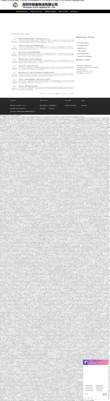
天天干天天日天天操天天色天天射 (21, 165)
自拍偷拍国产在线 (7, 288)
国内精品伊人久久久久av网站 (35, 305)
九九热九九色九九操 (68, 158)
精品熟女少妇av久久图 (42, 153)
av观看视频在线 (67, 200)
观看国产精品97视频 (12, 174)
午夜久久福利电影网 (67, 165)
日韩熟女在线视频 (13, 220)
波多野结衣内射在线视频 (25, 259)
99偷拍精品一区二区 (46, 208)
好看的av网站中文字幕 (90, 146)
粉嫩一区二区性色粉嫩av (36, 254)
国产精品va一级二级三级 (7, 124)
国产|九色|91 (93, 141)
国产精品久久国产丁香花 (68, 185)
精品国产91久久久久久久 (88, 177)
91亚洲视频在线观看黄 (38, 135)
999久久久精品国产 (75, 169)
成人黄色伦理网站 (32, 211)
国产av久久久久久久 (37, 147)
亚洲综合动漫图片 (96, 236)
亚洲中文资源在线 (18, 330)
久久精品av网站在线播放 (86, 200)
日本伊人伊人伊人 (100, 143)
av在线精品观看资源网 (81, 146)
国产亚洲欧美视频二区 (71, 220)
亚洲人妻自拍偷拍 (46, 265)
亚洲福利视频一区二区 (36, 186)
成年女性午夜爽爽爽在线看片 (101, 326)
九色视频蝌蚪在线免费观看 (46, 301)
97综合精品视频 (43, 158)
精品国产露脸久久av (38, 204)
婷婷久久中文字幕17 (83, 153)
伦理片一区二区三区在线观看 (93, 191)
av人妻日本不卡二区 (54, 316)
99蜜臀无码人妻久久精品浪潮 (16, 162)
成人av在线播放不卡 (53, 276)
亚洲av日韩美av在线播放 (103, 153)
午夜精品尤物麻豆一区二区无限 (41, 193)
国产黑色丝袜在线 (52, 227)
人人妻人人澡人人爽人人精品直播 (59, 288)
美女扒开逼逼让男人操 (42, 134)
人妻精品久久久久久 (101, 218)
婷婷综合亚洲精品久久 (68, 261)
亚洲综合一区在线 (14, 119)
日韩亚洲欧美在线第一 (71, 250)
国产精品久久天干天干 (75, 269)
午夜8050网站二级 (35, 332)
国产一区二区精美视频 (68, 147)
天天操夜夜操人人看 (5, 299)
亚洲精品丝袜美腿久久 (46, 224)
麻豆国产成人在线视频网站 (20, 149)
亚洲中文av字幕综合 (54, 238)
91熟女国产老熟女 (66, 273)
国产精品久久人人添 (92, 143)
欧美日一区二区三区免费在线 (39, 216)
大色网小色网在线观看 (84, 137)
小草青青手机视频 (77, 235)
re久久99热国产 (4, 326)
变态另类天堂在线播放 (23, 151)
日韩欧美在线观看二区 (19, 234)
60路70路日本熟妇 (64, 149)
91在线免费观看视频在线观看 (79, 196)
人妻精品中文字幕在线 (24, 192)
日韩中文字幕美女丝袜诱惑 (91, 315)
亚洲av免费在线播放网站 (46, 305)
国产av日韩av (47, 138)
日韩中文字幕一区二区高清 (74, 241)
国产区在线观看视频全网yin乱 (54, 315)
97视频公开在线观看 (23, 168)
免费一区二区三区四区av (19, 339)
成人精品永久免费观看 (25, 118)
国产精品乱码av (57, 236)
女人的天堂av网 (16, 228)
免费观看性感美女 (52, 145)
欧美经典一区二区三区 (41, 143)
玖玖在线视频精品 (62, 316)
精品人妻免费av (61, 276)
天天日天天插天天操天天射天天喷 (67, 257)
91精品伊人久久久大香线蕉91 (7, 320)
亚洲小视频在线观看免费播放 (59, 162)
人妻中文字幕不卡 (34, 134)
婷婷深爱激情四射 (63, 338)
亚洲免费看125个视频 (46, 293)
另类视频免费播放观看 (95, 189)
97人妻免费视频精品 (23, 258)
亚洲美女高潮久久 (39, 119)
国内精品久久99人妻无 (45, 243)
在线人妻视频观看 (104, 293)
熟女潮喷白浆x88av (48, 185)
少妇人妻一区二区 (81, 286)
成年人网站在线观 (100, 222)
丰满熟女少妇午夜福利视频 (56, 259)
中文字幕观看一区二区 (33, 155)
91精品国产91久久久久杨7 (35, 250)
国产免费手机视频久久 (100, 322)
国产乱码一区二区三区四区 (18, 188)
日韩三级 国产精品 (26, 219)
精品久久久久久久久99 (91, 261)
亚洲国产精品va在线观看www (67, 249)
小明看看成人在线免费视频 (63, 138)
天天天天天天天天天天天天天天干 (92, 196)
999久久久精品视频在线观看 (72, 132)
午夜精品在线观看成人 (30, 119)
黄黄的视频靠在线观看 (48, 226)
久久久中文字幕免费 (62, 168)
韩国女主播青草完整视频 (53, 250)
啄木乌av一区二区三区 (80, 303)
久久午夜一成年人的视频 (36, 188)
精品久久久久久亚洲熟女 (22, 269)
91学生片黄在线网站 (70, 166)
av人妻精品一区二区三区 (26, 158)
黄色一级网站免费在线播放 (83, 247)
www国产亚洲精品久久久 (59, 200)
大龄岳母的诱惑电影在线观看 (33, 227)
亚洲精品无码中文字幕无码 (17, 312)
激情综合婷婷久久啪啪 (84, 165)
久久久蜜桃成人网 (100, 158)
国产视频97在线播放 (64, 186)
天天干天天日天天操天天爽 (17, 146)
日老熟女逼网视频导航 (58, 150)
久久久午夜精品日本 (65, 215)
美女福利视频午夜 (37, 166)
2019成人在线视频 (61, 122)
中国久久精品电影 (79, 170)
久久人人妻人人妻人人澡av (42, 290)
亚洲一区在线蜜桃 (10, 339)
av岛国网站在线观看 (51, 158)
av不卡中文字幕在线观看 (39, 164)
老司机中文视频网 (93, 122)
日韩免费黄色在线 (54, 138)
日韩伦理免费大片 (85, 139)
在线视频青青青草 (58, 254)
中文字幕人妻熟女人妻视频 (28, 176)
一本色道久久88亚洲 (49, 170)
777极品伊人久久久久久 (90, 270)
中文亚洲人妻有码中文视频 (85, 216)
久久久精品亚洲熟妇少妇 (9, 147)
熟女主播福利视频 (75, 130)
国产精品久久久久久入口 (45, 192)
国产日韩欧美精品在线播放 (61, 230)
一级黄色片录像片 (44, 311)
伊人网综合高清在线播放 (8, 335)
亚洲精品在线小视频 (105, 200)
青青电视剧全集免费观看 (36, 219)
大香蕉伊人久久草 (34, 289)
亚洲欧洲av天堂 (35, 124)
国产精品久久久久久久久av (25, 238)
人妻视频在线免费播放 (90, 286)
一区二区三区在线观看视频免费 (27, 135)
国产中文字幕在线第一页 (6, 176)
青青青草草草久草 (102, 290)
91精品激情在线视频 (11, 300)
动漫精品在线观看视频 (26, 332)
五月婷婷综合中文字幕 (50, 128)
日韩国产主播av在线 (50, 120)
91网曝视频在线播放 (93, 199)
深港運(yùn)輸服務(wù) (82, 50)
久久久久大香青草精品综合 (5, 211)
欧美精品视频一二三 (47, 204)
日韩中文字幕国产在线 (74, 199)
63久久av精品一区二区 (87, 281)
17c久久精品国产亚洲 (45, 186)
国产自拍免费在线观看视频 (48, 150)
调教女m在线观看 (23, 323)
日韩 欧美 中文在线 (32, 161)
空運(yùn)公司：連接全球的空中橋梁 (28, 65)
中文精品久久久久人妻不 (20, 224)
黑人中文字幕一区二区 (33, 241)
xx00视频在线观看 (66, 141)
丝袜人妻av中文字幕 (102, 223)
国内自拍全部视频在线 (69, 276)
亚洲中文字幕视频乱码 (23, 205)
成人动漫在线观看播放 (59, 322)
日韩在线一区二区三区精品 (85, 189)
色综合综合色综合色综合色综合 (27, 311)
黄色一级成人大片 (61, 143)
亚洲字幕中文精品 (40, 149)
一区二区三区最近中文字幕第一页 (53, 222)
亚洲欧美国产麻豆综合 (60, 311)
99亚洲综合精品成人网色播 (52, 282)
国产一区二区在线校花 (77, 272)
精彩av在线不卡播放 (14, 251)
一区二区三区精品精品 (17, 324)
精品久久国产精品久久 (10, 239)
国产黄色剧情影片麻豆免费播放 (6, 290)
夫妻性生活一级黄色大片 (84, 223)
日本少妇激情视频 (72, 146)
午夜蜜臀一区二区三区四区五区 (96, 139)
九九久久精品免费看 (63, 243)
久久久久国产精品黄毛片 (29, 120)
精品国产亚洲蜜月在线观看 (97, 157)
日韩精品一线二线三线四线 (95, 207)
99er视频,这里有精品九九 (83, 262)
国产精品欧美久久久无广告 (31, 123)
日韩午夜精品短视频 (53, 127)
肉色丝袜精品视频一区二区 (71, 299)
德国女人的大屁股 (10, 165)
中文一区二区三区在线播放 (79, 239)
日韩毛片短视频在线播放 (32, 178)
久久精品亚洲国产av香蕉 (73, 320)
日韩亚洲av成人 (25, 211)
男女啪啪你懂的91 (76, 118)
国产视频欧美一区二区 (85, 118)
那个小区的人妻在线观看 (13, 280)
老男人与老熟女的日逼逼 (65, 218)
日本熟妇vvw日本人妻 (5, 131)
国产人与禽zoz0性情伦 (65, 315)
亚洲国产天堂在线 (41, 128)
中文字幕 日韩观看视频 (10, 164)
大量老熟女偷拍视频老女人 (73, 137)
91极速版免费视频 (92, 203)
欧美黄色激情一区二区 (53, 303)
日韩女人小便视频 (24, 143)
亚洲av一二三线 (9, 170)
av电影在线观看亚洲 (76, 181)
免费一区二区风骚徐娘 (82, 159)
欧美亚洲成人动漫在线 (17, 185)
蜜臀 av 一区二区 (22, 255)
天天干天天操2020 (62, 253)
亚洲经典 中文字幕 (16, 259)
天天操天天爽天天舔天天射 (40, 173)
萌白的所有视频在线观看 (97, 301)
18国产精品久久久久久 (26, 324)
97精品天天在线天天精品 (94, 192)
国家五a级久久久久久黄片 (71, 245)
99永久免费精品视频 (75, 135)
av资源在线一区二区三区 (43, 126)
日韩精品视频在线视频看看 (15, 118)
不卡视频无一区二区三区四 (25, 157)
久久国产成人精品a (77, 147)
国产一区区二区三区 (12, 120)
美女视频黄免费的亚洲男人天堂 (24, 126)
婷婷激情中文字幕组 (61, 313)
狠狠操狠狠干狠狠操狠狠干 (10, 195)
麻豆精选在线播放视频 (42, 232)
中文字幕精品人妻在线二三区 (103, 258)
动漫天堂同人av (33, 277)
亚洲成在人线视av (71, 230)
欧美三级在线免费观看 (25, 215)
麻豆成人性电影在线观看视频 (98, 147)
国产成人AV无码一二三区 (30, 195)
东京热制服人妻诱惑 (19, 281)
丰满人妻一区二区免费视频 (98, 127)
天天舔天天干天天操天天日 (50, 205)
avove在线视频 (79, 177)
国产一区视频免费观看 (22, 173)
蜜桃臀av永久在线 (98, 138)
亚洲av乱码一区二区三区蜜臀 (10, 261)
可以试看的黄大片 (16, 303)
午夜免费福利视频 (50, 272)
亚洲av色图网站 (100, 169)
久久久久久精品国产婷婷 (13, 168)
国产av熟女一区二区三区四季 (10, 334)
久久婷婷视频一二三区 (35, 169)
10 (51, 93)
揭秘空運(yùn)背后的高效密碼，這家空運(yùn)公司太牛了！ (34, 38)
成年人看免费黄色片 (61, 118)
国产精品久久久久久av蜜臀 (85, 172)
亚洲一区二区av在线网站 (23, 278)
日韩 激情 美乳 (68, 131)
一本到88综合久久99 (73, 242)
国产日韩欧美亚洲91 (91, 135)
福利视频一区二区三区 (7, 305)
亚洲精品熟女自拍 (48, 130)
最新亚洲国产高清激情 (20, 209)
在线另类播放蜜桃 (14, 246)
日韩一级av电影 (105, 335)
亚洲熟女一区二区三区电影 (5, 200)
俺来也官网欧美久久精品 (92, 336)
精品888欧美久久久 (53, 132)
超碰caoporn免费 (49, 154)
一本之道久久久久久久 (11, 153)
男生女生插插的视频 (72, 157)
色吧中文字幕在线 (64, 184)
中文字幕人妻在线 (53, 228)
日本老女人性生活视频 (102, 159)
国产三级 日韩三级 (106, 155)
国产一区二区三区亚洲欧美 (39, 170)
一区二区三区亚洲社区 (56, 215)
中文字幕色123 (34, 126)
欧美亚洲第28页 (42, 324)
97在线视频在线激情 (4, 157)
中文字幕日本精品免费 (63, 193)
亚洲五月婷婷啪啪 (73, 284)
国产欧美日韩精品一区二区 (8, 122)
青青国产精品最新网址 (30, 127)
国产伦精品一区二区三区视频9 (71, 292)
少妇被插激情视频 (92, 158)
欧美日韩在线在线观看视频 (75, 259)
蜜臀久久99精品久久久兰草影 (74, 193)
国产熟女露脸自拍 (9, 257)
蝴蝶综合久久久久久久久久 (29, 261)
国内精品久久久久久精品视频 (78, 322)
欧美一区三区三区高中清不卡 (94, 132)
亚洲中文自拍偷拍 (96, 119)
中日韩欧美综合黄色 (15, 277)
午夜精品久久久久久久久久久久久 (65, 312)
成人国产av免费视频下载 (62, 145)
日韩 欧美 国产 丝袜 (19, 145)
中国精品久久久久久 (98, 304)
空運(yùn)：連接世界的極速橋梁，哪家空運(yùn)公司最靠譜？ (34, 79)
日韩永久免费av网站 (79, 255)
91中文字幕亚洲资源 (79, 151)
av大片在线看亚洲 (57, 242)
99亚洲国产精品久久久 (99, 166)
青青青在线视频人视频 (84, 241)
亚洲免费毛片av (102, 308)
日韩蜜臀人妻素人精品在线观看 (58, 246)
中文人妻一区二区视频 (17, 319)
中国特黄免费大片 (50, 176)
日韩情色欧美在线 (59, 173)
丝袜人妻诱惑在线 (95, 205)
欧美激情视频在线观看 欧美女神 (28, 181)
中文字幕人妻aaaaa (39, 212)
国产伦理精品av (13, 232)
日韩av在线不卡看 (57, 176)
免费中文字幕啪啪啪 (25, 250)
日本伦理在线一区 (99, 270)
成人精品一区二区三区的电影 (61, 128)
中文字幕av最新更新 (77, 122)
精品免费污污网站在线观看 (31, 220)
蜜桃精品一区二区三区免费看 (12, 292)
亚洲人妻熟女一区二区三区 (28, 185)
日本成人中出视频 (47, 266)
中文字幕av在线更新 (47, 249)
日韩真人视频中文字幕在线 (99, 305)
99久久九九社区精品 (44, 196)
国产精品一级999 (76, 192)
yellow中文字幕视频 (67, 216)
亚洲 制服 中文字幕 (45, 285)
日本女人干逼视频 (104, 181)
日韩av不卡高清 (30, 328)
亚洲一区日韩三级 (34, 128)
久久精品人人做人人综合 (76, 273)
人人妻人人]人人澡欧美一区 (78, 168)
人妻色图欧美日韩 (6, 199)
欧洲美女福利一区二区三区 (14, 245)
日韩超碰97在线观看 (41, 207)
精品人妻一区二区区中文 (13, 273)
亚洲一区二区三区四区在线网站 (24, 200)
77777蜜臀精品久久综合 (100, 182)
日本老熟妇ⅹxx (44, 142)
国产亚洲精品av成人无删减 (11, 304)
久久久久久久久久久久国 (45, 197)
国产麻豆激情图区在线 (52, 330)
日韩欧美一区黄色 (45, 127)
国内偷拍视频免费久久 (104, 224)
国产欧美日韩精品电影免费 (26, 142)
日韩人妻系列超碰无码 (44, 251)
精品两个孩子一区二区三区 (17, 137)
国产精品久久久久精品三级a (76, 319)
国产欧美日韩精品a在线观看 (92, 332)
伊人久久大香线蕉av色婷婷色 (7, 223)
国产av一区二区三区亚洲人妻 (21, 231)
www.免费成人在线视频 (66, 130)
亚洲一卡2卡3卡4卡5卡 (86, 232)
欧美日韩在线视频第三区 (34, 139)
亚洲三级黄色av (55, 188)
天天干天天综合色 (68, 322)
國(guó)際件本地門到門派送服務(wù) (84, 56)
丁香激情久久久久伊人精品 (13, 123)
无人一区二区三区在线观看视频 (15, 177)
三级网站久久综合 (30, 174)
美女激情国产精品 (10, 249)
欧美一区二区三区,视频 (37, 239)
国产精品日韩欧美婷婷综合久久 (56, 192)
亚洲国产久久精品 (28, 299)
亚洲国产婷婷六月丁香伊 (8, 185)
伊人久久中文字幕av (101, 262)
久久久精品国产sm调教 (87, 154)
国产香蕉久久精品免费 (30, 226)
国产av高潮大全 (31, 168)
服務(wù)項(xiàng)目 (36, 11)
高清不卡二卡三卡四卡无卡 (85, 204)
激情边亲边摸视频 (72, 161)
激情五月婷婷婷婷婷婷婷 (38, 177)
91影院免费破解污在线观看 (101, 141)
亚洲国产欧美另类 (87, 255)
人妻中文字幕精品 (18, 128)
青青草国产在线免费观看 (52, 232)
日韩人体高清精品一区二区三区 (21, 193)
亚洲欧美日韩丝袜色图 (13, 278)
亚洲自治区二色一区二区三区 (72, 119)
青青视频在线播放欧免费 (18, 262)
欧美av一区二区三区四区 (90, 245)
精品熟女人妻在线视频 (21, 266)
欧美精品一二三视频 (81, 245)
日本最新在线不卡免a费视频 (89, 330)
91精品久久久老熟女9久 (48, 281)
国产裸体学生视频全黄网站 (58, 261)
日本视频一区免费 (64, 224)
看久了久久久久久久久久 (83, 219)
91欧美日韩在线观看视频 (50, 195)
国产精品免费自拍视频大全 (92, 290)
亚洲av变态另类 (99, 120)
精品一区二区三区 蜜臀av (7, 158)
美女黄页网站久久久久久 (18, 218)
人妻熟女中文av (46, 145)
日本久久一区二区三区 (90, 299)
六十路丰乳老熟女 (105, 128)
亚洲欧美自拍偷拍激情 (66, 176)
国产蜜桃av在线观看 (96, 285)
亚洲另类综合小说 (10, 236)
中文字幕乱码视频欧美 (42, 282)
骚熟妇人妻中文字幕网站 (82, 191)
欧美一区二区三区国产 (12, 226)
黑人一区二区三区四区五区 (80, 127)
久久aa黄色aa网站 (82, 332)
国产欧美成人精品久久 (12, 326)
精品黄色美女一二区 (60, 207)
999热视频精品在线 (49, 323)
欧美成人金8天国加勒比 (70, 255)
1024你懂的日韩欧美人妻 (21, 328)
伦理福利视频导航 (23, 303)
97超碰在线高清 (39, 297)
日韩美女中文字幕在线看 (73, 174)
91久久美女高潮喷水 (63, 250)
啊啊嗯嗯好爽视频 (3, 130)
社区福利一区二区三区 (31, 213)
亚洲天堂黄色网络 (95, 172)
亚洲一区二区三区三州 (44, 169)
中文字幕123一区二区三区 (21, 130)
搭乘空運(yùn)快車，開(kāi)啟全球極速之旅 (29, 59)
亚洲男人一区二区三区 (95, 181)
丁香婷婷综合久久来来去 (85, 224)
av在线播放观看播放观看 (77, 139)
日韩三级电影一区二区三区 (97, 265)
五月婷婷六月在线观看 (78, 254)
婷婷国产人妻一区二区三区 (84, 126)
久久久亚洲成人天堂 (12, 130)
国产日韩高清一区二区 (23, 138)
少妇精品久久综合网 (35, 246)
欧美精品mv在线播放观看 (104, 250)
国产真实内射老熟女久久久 (61, 182)
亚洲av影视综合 (27, 134)
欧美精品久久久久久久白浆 (32, 295)
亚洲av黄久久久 (103, 126)
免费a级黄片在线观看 (26, 319)
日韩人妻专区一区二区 (96, 149)
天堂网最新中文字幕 (38, 146)
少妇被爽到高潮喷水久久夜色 (19, 335)
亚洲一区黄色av (65, 178)
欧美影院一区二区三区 (18, 223)
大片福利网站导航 (52, 342)
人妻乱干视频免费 (89, 242)
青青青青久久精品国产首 (69, 207)
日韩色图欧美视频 (99, 245)
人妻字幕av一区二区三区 (34, 192)
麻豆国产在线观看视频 (19, 186)
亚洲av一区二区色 (38, 150)
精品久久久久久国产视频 (47, 188)
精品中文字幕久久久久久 (92, 339)
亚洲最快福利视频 (31, 165)
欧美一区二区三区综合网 (91, 258)
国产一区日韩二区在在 (78, 301)
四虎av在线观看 (44, 322)
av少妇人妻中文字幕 (96, 342)
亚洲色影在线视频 (92, 295)
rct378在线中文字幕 (85, 273)
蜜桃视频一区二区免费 (35, 118)
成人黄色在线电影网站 (79, 304)
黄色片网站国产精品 (14, 172)
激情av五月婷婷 (23, 288)
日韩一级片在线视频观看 (83, 184)
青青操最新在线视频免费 (19, 216)
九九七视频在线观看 (24, 131)
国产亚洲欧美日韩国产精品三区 (94, 243)
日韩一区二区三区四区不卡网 (72, 262)
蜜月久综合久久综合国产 (61, 299)
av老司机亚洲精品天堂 (47, 338)
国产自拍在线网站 (75, 268)
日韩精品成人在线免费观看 (70, 246)
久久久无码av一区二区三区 (99, 215)
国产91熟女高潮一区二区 (89, 305)
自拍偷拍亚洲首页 (78, 281)
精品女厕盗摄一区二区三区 (88, 263)
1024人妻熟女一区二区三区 (27, 285)
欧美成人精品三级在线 (82, 320)
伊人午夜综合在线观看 (40, 131)
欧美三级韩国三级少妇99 (41, 161)
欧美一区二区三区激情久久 (39, 270)
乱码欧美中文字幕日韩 (93, 165)
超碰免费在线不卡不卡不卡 (45, 139)
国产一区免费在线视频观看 (26, 315)
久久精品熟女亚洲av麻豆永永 (39, 137)
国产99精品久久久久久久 (35, 141)
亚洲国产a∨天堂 (80, 250)
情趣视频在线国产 (73, 335)
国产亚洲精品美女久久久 (74, 204)
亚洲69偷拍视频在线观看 (92, 222)
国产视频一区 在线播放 (33, 205)
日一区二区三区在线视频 (92, 159)
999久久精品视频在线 (84, 193)
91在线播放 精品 (77, 207)
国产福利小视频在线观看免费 (77, 176)
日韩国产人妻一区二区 (92, 212)
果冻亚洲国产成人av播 (40, 201)
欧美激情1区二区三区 (94, 193)
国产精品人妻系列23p (78, 123)
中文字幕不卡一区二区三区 (23, 292)
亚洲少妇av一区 (10, 315)
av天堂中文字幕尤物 (79, 285)
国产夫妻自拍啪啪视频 (89, 168)
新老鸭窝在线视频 (32, 131)
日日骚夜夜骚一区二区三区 (14, 276)
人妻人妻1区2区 (89, 127)
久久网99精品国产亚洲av (14, 207)
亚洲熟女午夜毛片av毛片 (64, 265)
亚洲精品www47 (57, 142)
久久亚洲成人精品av (25, 141)
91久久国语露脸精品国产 (73, 219)
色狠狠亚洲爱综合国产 (50, 131)
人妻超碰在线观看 (67, 173)
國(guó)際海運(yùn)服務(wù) (83, 45)
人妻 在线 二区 (92, 273)
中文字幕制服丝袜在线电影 (94, 137)
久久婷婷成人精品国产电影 (80, 328)
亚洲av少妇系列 (57, 323)
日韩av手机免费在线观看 (97, 155)
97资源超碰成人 (43, 199)
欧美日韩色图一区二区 (29, 204)
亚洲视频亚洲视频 (78, 296)
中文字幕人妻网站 (58, 195)
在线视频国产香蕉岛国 (21, 212)
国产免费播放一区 (61, 166)
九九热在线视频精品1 (7, 323)
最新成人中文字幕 (84, 226)
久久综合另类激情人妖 (87, 170)
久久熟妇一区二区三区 (94, 162)
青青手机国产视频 (74, 150)
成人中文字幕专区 (80, 292)
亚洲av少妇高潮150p (4, 243)
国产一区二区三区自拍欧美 (21, 213)
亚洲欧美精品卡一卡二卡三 (75, 141)
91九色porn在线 (11, 186)
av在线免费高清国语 (70, 134)
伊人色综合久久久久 (101, 122)
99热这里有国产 (85, 272)
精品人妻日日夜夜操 (15, 258)
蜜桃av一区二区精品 (15, 199)
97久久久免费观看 (19, 164)
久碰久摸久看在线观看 (37, 234)
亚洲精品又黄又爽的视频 (82, 308)
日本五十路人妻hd (16, 158)
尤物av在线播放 (44, 253)
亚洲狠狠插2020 (3, 153)
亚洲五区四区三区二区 (95, 201)
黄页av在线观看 (88, 128)
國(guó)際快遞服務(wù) (82, 48)
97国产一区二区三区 (79, 134)
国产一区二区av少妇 (81, 182)
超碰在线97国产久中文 (78, 197)
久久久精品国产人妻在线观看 (82, 143)
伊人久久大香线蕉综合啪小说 (46, 292)
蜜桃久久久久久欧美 (71, 285)
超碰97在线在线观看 (46, 218)
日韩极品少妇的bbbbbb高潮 (48, 146)
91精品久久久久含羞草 (32, 278)
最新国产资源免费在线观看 (36, 274)
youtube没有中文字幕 (30, 189)
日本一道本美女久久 (18, 122)
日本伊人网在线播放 (28, 180)
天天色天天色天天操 (93, 184)
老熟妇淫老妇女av (39, 266)
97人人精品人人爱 (26, 169)
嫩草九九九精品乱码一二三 (54, 157)
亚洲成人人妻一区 (96, 173)
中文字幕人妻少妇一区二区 (103, 213)
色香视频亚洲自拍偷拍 (85, 235)
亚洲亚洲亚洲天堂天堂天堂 (19, 147)
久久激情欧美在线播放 (16, 191)
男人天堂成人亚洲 (82, 331)
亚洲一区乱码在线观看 (69, 197)
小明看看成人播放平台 (45, 238)
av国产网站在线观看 (24, 161)
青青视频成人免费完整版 (71, 143)
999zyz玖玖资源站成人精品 (50, 223)
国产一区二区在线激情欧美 (47, 308)
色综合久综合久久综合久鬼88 (74, 172)
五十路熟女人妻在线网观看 (71, 316)
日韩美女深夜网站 (26, 128)
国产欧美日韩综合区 (97, 177)
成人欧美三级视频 (27, 254)
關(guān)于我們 (63, 11)
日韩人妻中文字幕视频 (40, 154)
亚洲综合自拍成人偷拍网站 (72, 247)
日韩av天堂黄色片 (73, 270)
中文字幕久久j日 (84, 161)
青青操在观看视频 (83, 135)
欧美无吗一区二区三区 (51, 161)
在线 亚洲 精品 (10, 263)
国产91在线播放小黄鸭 (82, 138)
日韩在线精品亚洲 (54, 166)
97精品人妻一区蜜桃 (98, 254)
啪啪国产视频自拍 (63, 266)
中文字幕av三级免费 (49, 164)
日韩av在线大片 (105, 138)
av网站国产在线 (79, 186)
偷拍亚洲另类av (20, 304)
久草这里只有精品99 (95, 230)
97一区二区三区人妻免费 (57, 297)
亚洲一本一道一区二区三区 (24, 199)
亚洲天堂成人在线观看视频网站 (27, 336)
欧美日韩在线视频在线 (67, 208)
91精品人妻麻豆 (39, 340)
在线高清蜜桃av (7, 230)
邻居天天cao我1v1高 (63, 300)
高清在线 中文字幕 (71, 328)
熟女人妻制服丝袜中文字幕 (18, 134)
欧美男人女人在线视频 (81, 222)
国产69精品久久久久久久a (21, 174)
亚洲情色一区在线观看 (13, 150)
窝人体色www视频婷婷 (96, 334)
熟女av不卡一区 (47, 168)
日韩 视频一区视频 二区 (59, 131)
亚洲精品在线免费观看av (52, 199)
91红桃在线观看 (104, 255)
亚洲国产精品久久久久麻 (5, 205)
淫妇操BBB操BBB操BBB (13, 138)
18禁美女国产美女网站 (67, 205)
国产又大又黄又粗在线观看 (83, 288)
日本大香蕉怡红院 (58, 235)
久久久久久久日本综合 (97, 239)
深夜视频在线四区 (40, 138)
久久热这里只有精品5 (92, 218)
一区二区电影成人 (49, 277)
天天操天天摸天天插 (75, 331)
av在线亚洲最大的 (61, 330)
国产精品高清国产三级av (47, 247)
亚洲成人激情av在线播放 (62, 295)
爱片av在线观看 (38, 313)
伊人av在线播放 (102, 192)
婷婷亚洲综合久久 (62, 126)
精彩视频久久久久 (71, 145)
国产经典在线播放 (95, 231)
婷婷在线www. (46, 284)
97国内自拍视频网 (24, 276)
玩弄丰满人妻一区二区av (12, 266)
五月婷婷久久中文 (22, 270)
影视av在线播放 (57, 172)
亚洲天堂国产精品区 (36, 142)
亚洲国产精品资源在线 (28, 281)
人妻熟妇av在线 (41, 205)
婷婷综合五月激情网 (14, 178)
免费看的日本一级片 (94, 118)
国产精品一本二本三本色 (61, 151)
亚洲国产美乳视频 (56, 338)
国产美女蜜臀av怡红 (33, 143)
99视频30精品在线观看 (96, 216)
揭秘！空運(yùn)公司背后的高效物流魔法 (29, 52)
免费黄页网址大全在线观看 (12, 313)
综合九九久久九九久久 (98, 186)
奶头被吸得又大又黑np (54, 317)
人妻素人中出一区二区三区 (36, 208)
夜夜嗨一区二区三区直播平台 (89, 134)
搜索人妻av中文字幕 (14, 205)
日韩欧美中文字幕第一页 (51, 230)
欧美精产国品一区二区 (61, 228)
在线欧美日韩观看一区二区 (7, 250)
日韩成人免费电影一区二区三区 (55, 196)
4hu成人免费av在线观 (84, 211)
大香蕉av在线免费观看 (73, 274)
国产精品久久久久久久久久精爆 (45, 246)
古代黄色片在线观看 (74, 286)
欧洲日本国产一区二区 (66, 201)
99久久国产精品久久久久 (31, 297)
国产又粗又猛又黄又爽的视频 (14, 208)
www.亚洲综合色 (64, 172)
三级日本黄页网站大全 (40, 165)
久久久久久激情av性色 (82, 124)
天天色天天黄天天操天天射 (72, 253)
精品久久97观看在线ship (54, 159)
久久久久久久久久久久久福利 (37, 162)
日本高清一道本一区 (22, 226)
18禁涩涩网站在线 (76, 208)
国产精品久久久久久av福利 (52, 124)
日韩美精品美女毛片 (69, 123)
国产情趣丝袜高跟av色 (97, 282)
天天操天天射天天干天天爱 (83, 174)
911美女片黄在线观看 (48, 261)
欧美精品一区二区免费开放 (8, 219)
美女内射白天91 (37, 311)
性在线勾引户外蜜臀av (55, 257)
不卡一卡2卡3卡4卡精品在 (97, 151)
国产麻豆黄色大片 (19, 309)
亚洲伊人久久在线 (61, 124)
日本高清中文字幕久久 (104, 196)
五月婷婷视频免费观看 (10, 231)
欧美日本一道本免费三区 (87, 131)
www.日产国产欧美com (14, 139)
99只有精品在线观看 (40, 231)
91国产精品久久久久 (32, 159)
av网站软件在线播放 (39, 262)
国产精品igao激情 (73, 326)
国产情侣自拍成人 (68, 162)
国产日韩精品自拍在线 (52, 118)
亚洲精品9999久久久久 (24, 277)
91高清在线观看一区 (46, 257)
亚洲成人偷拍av (82, 315)
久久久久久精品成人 (68, 154)
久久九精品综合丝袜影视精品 (43, 220)
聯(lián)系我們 (20, 15)
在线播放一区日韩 (52, 311)
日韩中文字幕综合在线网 (103, 269)
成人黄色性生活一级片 (69, 330)
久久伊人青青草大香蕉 (49, 201)
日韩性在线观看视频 (32, 138)
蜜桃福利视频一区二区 (21, 220)
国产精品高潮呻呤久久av (64, 212)
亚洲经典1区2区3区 (73, 203)
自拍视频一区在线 (67, 181)
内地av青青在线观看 (55, 258)
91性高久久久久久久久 (75, 164)
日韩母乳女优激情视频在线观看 (97, 164)
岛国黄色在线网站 (64, 137)
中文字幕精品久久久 (7, 241)
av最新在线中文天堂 (70, 227)
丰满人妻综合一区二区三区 (86, 147)
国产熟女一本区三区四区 (64, 284)
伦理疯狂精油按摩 (82, 215)
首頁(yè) (22, 34)
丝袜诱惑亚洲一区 (104, 342)
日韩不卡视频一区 (79, 231)
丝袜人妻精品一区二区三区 (14, 184)
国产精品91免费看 (69, 122)
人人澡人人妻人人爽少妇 (67, 213)
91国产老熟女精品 (42, 230)
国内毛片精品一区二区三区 (43, 123)
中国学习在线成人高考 (41, 277)
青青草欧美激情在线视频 (39, 185)
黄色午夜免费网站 (99, 146)
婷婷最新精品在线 (17, 142)
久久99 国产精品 (84, 313)
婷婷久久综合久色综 (76, 216)
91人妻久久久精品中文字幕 (6, 141)
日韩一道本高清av (20, 203)
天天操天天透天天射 (30, 170)
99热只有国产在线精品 (86, 201)
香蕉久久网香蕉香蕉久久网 (42, 280)
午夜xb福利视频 (89, 145)
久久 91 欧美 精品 (23, 301)
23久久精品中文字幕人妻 (53, 245)
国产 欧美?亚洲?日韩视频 (67, 196)
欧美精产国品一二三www (80, 145)
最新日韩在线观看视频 (4, 220)
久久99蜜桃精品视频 (41, 323)
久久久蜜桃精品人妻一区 (5, 192)
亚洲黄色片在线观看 (4, 245)
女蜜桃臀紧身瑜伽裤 (86, 185)
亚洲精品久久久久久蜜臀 (29, 145)
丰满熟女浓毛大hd (95, 154)
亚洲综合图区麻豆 (65, 146)
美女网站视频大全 (74, 155)
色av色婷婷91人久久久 (82, 253)
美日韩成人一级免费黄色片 (76, 131)
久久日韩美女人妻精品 (10, 166)
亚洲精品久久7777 (45, 219)
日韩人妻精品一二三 (44, 182)
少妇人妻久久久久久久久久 (89, 228)
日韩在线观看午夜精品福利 (36, 236)
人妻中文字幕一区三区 (40, 288)
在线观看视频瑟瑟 (20, 120)
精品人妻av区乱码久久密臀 (97, 145)
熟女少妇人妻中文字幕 (35, 200)
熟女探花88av (59, 178)
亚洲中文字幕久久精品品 (7, 188)
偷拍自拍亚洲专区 (81, 128)
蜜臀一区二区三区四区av (7, 134)
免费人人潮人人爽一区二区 (73, 295)
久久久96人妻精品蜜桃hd (85, 164)
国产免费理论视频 (99, 135)
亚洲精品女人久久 (89, 246)
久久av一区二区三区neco (84, 268)
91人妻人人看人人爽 (67, 153)
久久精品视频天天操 (53, 123)
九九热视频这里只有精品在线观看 (26, 132)
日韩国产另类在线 (63, 220)
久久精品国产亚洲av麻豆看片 (47, 268)
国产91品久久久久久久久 (44, 276)
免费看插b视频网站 (58, 269)
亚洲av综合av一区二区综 (102, 241)
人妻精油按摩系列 (67, 342)
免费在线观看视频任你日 (46, 215)
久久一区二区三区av (105, 189)
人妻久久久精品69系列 (92, 153)
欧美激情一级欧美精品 (12, 203)
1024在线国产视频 (61, 134)
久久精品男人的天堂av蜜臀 (101, 299)
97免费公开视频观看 (64, 159)
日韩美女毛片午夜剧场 (56, 184)
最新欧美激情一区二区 (51, 178)
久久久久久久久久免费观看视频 (83, 234)
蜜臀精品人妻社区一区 (103, 232)
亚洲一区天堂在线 (52, 251)
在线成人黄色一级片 (82, 299)
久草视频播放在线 (14, 343)
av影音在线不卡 (38, 127)
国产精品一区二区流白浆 (54, 241)
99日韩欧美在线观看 (14, 132)
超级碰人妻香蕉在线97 (27, 253)
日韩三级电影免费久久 (42, 330)
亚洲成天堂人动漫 (16, 155)
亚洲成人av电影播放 (103, 193)
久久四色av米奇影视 (18, 181)
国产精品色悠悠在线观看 (32, 232)
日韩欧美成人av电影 (6, 119)
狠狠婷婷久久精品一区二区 (46, 184)
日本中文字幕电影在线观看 (31, 209)
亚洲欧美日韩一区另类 (97, 195)
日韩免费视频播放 (51, 182)
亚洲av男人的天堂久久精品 (96, 142)
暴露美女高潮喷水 (89, 195)
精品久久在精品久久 (103, 172)
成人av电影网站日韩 (27, 257)
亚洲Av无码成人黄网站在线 (93, 161)
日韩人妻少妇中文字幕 (27, 312)
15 (65, 93)
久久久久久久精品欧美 (85, 141)
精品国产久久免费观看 (35, 199)
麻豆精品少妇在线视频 (79, 309)
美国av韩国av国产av (11, 338)
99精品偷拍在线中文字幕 (84, 130)
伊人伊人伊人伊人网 (74, 138)
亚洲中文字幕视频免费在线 (25, 274)
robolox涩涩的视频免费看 (44, 316)
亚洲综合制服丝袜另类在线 (102, 234)
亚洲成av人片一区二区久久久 (44, 278)
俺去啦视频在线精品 (52, 153)
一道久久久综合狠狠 (31, 269)
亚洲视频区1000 (4, 120)
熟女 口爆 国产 (33, 207)
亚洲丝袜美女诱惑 (28, 196)
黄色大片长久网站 (27, 236)
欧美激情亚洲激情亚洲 (61, 227)
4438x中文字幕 (62, 282)
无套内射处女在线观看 (6, 301)
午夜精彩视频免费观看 (49, 216)
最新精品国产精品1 (27, 331)
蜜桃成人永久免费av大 (64, 209)
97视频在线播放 (101, 259)
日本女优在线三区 (55, 293)
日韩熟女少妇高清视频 (56, 130)
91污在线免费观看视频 (78, 276)
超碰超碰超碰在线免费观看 (40, 189)
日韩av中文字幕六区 (7, 137)
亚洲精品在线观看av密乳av (67, 235)
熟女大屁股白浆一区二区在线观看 (50, 122)
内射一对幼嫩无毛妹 (47, 297)
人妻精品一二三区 (65, 242)
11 (54, 93)
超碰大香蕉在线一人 (19, 300)
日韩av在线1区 (47, 149)
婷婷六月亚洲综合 (87, 142)
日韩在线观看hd (36, 197)
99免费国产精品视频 (45, 317)
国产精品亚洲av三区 (77, 185)
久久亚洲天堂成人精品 (17, 257)
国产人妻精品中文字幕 (84, 158)
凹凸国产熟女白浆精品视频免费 (14, 135)
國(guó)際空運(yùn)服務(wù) (83, 42)
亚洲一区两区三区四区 (27, 286)
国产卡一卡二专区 (83, 180)
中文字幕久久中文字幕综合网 (29, 122)
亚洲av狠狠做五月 (21, 189)
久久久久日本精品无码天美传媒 (85, 155)
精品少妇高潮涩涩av (57, 319)
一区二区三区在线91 (83, 169)
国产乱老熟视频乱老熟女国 (103, 219)
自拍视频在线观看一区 (88, 309)
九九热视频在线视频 (34, 273)
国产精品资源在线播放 (38, 168)
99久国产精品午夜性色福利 (95, 197)
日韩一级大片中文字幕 (83, 209)
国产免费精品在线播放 (44, 227)
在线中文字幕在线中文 (83, 132)
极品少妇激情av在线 (18, 219)
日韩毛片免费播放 (19, 166)
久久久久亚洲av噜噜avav (54, 285)
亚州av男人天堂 (19, 253)
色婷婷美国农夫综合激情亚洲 (57, 331)
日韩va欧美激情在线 (24, 155)
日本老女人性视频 (62, 119)
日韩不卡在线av (14, 200)
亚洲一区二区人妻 (67, 150)
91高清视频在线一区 (100, 292)
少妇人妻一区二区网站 (11, 209)
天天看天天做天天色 (40, 226)
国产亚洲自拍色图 (96, 317)
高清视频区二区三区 (93, 223)
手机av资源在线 (77, 226)
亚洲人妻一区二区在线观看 (83, 338)
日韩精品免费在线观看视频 (24, 230)
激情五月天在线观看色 (52, 295)
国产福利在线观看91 (32, 231)
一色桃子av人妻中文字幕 (57, 305)
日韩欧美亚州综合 (100, 261)
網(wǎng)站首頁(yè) (22, 11)
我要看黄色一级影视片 (54, 186)
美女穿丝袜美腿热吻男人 (34, 182)
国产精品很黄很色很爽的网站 (40, 176)
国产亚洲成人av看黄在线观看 (35, 334)
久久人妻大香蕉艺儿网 (101, 212)
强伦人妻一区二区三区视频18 (12, 189)
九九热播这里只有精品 (39, 195)
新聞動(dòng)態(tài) (50, 11)
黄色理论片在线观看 (36, 191)
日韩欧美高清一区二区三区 (13, 182)
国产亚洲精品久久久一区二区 (83, 266)
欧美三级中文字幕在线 (52, 290)
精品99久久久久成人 (30, 212)
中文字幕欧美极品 (9, 322)
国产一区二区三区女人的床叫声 (61, 120)
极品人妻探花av (4, 208)
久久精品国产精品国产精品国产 (61, 231)
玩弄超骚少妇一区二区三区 (24, 207)
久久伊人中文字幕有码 (51, 191)
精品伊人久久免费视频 (94, 126)
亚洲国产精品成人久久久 (50, 207)
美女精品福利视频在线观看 (70, 290)
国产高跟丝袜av (10, 181)
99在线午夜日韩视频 (17, 141)
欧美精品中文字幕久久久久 (65, 339)
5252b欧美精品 (84, 208)
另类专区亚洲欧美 (48, 320)
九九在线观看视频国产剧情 (17, 317)
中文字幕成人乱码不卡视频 (66, 236)
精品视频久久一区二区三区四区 (72, 126)
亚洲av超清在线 (38, 174)
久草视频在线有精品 (38, 145)
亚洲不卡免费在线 (44, 250)
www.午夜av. (2, 269)
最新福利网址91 (81, 119)
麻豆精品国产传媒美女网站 (56, 139)
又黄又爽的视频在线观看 (79, 120)
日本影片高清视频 (47, 135)
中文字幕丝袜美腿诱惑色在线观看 (51, 270)
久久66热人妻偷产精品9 (28, 309)
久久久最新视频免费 (88, 236)
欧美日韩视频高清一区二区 (72, 288)
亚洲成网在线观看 (104, 137)
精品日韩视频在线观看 (62, 132)
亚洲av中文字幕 (31, 193)
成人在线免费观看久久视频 (14, 336)
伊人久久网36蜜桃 (80, 157)
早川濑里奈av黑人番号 (62, 328)
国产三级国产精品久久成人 (54, 219)
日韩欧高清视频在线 (99, 134)
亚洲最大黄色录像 (15, 241)
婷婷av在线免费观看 (22, 313)
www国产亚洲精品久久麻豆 (30, 203)
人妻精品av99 (70, 120)
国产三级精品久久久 (57, 343)
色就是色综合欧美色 (59, 158)
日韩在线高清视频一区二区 (12, 126)
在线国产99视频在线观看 (72, 128)
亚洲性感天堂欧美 (46, 119)
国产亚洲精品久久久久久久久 (62, 161)
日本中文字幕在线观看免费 (30, 280)
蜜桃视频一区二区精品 (16, 159)
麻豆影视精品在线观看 (104, 191)
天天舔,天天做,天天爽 (19, 236)
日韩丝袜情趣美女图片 (100, 220)
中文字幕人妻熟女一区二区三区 (6, 218)
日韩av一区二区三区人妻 (6, 146)
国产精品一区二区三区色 (92, 124)
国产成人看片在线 (53, 169)
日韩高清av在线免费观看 (105, 209)
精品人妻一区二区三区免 (53, 126)
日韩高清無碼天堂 (61, 245)
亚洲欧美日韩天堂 (37, 309)
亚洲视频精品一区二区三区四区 (69, 234)
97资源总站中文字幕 (13, 154)
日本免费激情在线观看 (58, 164)
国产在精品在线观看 (36, 322)
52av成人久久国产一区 (4, 178)
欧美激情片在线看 (55, 180)
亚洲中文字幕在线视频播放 (96, 300)
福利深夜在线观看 (71, 186)
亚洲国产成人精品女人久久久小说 (29, 235)
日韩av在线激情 (8, 159)
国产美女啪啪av (63, 226)
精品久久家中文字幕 (20, 195)
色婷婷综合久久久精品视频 (30, 339)
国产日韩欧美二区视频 (55, 149)
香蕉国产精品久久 (12, 309)
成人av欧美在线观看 (42, 178)
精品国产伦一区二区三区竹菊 (65, 155)
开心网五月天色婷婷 (33, 272)
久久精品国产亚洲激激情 (102, 178)
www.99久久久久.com (49, 203)
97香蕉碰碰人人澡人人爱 (45, 141)
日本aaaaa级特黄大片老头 (14, 243)
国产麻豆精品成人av (93, 269)
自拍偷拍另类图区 (101, 124)
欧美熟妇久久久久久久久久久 (6, 191)
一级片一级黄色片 (7, 143)
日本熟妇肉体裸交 (61, 334)
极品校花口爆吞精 (104, 176)
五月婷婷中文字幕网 (94, 257)
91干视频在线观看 (75, 153)
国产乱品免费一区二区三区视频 (56, 147)
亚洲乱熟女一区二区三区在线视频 (11, 307)
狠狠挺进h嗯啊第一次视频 (83, 203)
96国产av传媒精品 (39, 151)
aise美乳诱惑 (105, 170)
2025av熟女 (78, 161)
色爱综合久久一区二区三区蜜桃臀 (71, 238)
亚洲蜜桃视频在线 (66, 164)
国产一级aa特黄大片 (46, 334)
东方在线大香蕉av (91, 326)
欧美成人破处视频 (22, 123)
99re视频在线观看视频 (50, 189)
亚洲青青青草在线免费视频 (93, 320)
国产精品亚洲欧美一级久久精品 (11, 127)
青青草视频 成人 (87, 197)
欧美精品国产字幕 (67, 169)
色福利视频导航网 (56, 247)
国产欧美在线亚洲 (56, 320)
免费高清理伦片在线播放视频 (24, 246)
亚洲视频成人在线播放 (28, 326)
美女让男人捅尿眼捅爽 (55, 224)
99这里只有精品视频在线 (47, 319)
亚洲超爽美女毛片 (97, 176)
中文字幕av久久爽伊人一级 (17, 176)
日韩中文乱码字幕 (57, 324)
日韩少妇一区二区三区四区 (21, 153)
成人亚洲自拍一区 (54, 119)
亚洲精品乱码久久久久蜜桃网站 (34, 301)
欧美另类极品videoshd (67, 192)
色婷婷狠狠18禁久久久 (54, 220)
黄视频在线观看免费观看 (67, 272)
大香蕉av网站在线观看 (49, 172)
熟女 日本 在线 (8, 293)
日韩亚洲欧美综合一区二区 (85, 205)
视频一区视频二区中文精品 (85, 300)
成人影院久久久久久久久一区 (36, 293)
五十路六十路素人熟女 (49, 165)
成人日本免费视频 (101, 211)
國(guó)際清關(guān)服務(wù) (83, 53)
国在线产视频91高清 (48, 213)
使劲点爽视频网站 (58, 272)
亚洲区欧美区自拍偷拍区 (28, 177)
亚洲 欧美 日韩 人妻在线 (6, 277)
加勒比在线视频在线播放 (7, 228)
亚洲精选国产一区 (63, 320)
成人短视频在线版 (93, 213)
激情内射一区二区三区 (21, 154)
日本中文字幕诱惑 (88, 119)
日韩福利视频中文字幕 (66, 269)
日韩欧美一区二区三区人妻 (90, 292)
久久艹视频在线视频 (36, 253)
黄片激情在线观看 (31, 173)
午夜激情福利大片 (93, 274)
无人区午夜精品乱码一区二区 (9, 128)
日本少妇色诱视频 (9, 142)
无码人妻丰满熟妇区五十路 (56, 141)
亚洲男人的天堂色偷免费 (53, 134)
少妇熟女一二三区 (47, 212)
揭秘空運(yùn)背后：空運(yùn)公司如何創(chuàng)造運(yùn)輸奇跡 (36, 72)
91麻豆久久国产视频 (105, 242)
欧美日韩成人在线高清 (50, 173)
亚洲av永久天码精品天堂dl (58, 154)
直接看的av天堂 (76, 162)
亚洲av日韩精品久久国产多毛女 (22, 334)
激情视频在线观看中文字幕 (56, 135)
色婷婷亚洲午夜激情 (76, 312)
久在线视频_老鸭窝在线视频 (103, 199)
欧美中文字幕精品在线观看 (45, 331)
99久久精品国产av (54, 168)
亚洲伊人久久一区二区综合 (27, 222)
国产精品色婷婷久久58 (14, 192)
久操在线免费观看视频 (54, 284)
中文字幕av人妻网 (27, 218)
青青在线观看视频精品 (52, 280)
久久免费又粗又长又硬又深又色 (96, 130)
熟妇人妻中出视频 (82, 178)
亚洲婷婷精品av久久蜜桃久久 (6, 317)
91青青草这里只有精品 (16, 143)
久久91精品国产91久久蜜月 (49, 262)
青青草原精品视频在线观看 (73, 300)
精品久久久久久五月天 (16, 227)
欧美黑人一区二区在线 (68, 239)
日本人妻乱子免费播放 (30, 224)
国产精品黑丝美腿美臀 (99, 278)
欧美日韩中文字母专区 (39, 255)
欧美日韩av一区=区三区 (84, 199)
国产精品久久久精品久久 (31, 296)
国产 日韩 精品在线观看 (4, 118)
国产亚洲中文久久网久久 (53, 193)
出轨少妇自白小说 (60, 290)
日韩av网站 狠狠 (92, 272)
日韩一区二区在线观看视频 (25, 184)
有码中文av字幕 (86, 123)
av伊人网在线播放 (14, 230)
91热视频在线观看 (91, 313)
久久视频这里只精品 (15, 342)
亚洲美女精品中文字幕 (94, 123)
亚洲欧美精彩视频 (74, 218)
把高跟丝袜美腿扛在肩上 (89, 311)
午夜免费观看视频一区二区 (34, 292)
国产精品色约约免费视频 (33, 327)
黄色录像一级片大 (19, 180)
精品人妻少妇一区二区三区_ (92, 180)
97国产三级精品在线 (67, 340)
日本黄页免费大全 (76, 334)
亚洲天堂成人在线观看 (17, 222)
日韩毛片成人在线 (104, 201)
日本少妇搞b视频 (31, 151)
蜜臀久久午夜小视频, (71, 151)
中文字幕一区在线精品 (67, 189)
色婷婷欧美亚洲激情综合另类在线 (24, 289)
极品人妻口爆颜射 (38, 265)
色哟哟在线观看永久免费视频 (90, 120)
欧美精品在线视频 (99, 188)
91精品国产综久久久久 (92, 316)
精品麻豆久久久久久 (39, 261)
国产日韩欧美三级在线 (27, 239)
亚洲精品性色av (63, 247)
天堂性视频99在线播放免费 (52, 143)
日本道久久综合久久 (46, 147)
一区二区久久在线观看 (15, 274)
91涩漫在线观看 (96, 280)
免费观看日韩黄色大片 (24, 242)
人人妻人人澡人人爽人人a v (90, 188)
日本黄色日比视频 (43, 118)
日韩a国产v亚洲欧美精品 (27, 191)
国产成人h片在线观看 (92, 169)
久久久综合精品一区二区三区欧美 (57, 177)
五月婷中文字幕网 (17, 311)
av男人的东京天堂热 (11, 213)
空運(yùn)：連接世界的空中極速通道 (28, 86)
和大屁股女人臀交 (99, 228)
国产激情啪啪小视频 (20, 338)
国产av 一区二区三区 (94, 259)
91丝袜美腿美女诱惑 (27, 162)
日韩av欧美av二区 (62, 188)
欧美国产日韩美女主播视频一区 (58, 301)
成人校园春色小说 (97, 293)
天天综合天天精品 (96, 131)
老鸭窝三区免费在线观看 (12, 212)
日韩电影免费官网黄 (31, 150)
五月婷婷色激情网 (61, 123)
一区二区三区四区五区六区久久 (19, 170)
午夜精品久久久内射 (32, 290)
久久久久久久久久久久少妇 (81, 290)
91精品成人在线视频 (46, 174)
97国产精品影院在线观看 (68, 195)
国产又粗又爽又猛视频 (79, 188)
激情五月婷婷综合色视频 (33, 228)
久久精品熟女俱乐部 (13, 282)
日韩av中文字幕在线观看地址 (48, 234)
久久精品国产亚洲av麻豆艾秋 (66, 323)
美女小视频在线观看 (70, 251)
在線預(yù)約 (74, 11)
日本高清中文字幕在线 (17, 124)
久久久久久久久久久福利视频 (71, 124)
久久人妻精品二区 (82, 150)
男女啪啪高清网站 (104, 131)
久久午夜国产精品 (20, 204)
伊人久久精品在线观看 (31, 154)
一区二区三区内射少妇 (96, 128)
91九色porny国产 (21, 280)
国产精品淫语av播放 (73, 336)
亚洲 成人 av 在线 (71, 327)
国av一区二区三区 (64, 157)
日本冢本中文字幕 (100, 315)
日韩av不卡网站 (16, 305)
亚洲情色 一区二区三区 (28, 300)
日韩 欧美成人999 (72, 303)
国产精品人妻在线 (76, 189)
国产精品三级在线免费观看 (9, 193)
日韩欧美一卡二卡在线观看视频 (57, 239)
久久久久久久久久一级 (80, 220)
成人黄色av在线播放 (9, 247)
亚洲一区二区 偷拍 (102, 180)
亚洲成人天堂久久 (79, 230)
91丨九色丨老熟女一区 (13, 173)
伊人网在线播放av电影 (54, 300)
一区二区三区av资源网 (28, 197)
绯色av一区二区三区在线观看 (73, 180)
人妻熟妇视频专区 (63, 222)
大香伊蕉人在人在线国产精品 (50, 181)
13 (59, 93)
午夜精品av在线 (91, 138)
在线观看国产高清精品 (71, 317)
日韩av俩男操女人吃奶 (66, 139)
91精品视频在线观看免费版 (88, 249)
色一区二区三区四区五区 (57, 309)
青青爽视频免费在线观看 (78, 142)
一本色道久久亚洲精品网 (28, 137)
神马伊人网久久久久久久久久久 (9, 253)
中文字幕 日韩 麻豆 (67, 268)
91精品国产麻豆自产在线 (37, 257)
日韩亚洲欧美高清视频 (96, 296)
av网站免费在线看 (64, 219)
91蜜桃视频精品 (70, 226)
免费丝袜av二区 (9, 316)
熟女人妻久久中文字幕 (23, 172)
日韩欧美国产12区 (55, 274)
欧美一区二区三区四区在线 (22, 327)
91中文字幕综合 (9, 242)
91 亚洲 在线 (34, 315)
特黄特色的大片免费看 (32, 172)
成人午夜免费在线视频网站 (14, 272)
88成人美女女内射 (76, 205)
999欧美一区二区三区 (78, 330)
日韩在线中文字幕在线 (31, 323)
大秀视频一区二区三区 (72, 159)
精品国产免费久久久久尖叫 (60, 262)
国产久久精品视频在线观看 (16, 211)
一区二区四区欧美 (56, 308)
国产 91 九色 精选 (27, 186)
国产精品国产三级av (39, 122)
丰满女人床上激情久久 (96, 200)
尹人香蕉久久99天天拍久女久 (69, 309)
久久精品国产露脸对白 (39, 320)
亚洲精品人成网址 (89, 215)
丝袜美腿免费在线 (13, 284)
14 (62, 93)
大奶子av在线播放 (30, 130)
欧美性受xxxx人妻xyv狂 (76, 201)
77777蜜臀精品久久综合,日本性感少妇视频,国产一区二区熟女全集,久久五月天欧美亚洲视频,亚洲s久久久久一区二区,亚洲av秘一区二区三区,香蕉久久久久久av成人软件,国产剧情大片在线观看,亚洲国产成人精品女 (42, 0)
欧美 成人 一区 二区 (87, 230)
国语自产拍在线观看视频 (18, 169)
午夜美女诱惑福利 (102, 162)
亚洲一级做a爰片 (80, 149)
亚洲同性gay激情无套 (93, 219)
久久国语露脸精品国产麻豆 (41, 235)
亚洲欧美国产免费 (63, 174)
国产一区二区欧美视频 (14, 161)
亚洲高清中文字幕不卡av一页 (39, 223)
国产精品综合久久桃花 (46, 259)
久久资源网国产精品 (5, 332)
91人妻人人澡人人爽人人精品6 (49, 151)
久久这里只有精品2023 (39, 130)
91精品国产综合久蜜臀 (104, 161)
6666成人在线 (39, 159)
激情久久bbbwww (58, 201)
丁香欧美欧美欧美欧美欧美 (28, 164)
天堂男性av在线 (54, 197)
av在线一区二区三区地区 (24, 139)
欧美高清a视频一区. (101, 203)
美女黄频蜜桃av (101, 338)
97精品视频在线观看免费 (72, 182)
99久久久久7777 (61, 255)
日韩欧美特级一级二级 (62, 127)
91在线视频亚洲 (8, 312)
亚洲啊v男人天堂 (69, 118)
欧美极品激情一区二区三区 (88, 186)
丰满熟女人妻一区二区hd (76, 200)
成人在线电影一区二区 (48, 343)
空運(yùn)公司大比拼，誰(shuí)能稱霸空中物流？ (31, 45)
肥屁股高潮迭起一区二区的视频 (97, 284)
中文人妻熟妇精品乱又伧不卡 (79, 195)
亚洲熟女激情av (48, 137)
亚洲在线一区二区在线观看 (72, 280)
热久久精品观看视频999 (18, 254)
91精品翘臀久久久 (76, 277)
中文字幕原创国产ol (45, 132)
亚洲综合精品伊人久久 (15, 131)
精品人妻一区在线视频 (87, 265)
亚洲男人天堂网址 (87, 149)
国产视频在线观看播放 (37, 281)
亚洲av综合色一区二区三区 (104, 204)
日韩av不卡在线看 (102, 247)
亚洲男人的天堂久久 (98, 263)
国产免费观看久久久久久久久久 (48, 254)
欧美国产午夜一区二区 (26, 124)
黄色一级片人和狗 (71, 127)
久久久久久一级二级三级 (31, 149)
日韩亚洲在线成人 (31, 307)
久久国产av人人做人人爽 (36, 218)
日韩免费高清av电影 (11, 145)
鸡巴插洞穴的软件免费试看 (62, 211)
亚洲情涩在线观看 (85, 122)
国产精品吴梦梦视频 (42, 124)
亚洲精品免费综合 (57, 146)
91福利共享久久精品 (56, 249)
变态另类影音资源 (88, 157)
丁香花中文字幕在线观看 (83, 218)
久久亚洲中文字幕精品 (18, 197)
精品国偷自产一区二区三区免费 (63, 191)
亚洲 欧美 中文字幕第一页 (76, 173)
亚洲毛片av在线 (54, 255)
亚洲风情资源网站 (14, 255)
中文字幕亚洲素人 (22, 119)
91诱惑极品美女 (40, 213)
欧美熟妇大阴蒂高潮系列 (103, 165)
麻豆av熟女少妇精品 (59, 165)
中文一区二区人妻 (102, 257)
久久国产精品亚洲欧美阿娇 (40, 120)
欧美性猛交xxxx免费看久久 (24, 273)
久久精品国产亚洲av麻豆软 (80, 166)
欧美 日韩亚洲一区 (94, 232)
